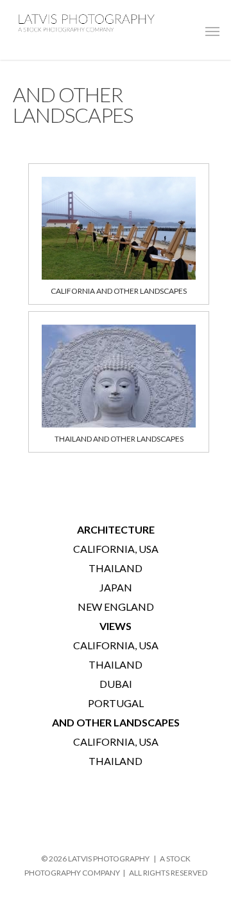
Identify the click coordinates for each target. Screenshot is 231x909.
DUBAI (115, 684)
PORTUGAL (116, 703)
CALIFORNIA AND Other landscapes (119, 291)
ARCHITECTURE (116, 529)
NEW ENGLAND (116, 606)
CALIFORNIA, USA (115, 549)
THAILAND (115, 568)
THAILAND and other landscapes (119, 439)
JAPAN (115, 587)
